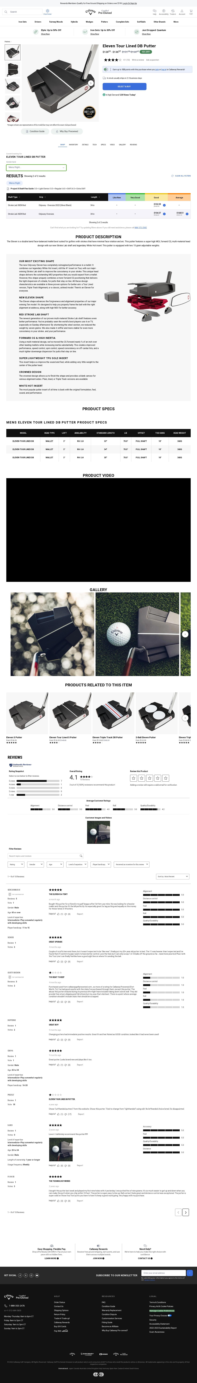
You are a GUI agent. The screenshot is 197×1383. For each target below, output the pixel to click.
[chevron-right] (185, 634)
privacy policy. (149, 1280)
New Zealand (119, 1368)
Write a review (138, 60)
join (157, 69)
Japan (71, 1368)
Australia (83, 1368)
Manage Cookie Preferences (161, 1311)
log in (163, 69)
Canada (76, 1368)
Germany (106, 1368)
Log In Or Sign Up (130, 3)
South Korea (134, 1368)
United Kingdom (93, 1368)
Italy (100, 1368)
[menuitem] (154, 12)
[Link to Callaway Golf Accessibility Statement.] (98, 1374)
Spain (112, 1368)
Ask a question (152, 60)
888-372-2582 (141, 228)
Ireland (126, 1368)
